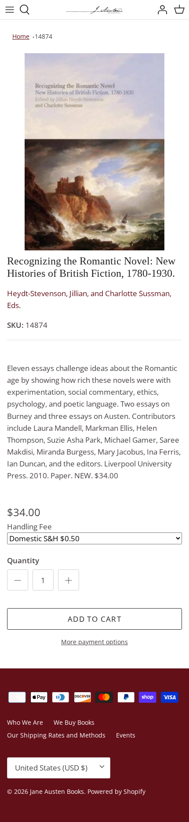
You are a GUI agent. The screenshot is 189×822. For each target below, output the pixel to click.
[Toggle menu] (9, 9)
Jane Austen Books (57, 791)
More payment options (94, 642)
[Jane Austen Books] (94, 10)
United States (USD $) (51, 768)
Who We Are (25, 722)
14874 (43, 36)
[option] (94, 151)
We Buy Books (74, 722)
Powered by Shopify (116, 791)
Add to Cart (94, 619)
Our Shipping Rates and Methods (56, 735)
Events (125, 735)
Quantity (23, 560)
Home (20, 36)
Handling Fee (29, 526)
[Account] (160, 9)
